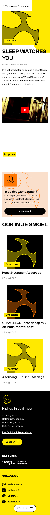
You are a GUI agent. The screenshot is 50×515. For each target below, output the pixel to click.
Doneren (10, 442)
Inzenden (24, 211)
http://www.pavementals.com (23, 80)
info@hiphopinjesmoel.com (17, 432)
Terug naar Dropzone (17, 6)
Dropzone (11, 40)
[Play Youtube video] (25, 110)
